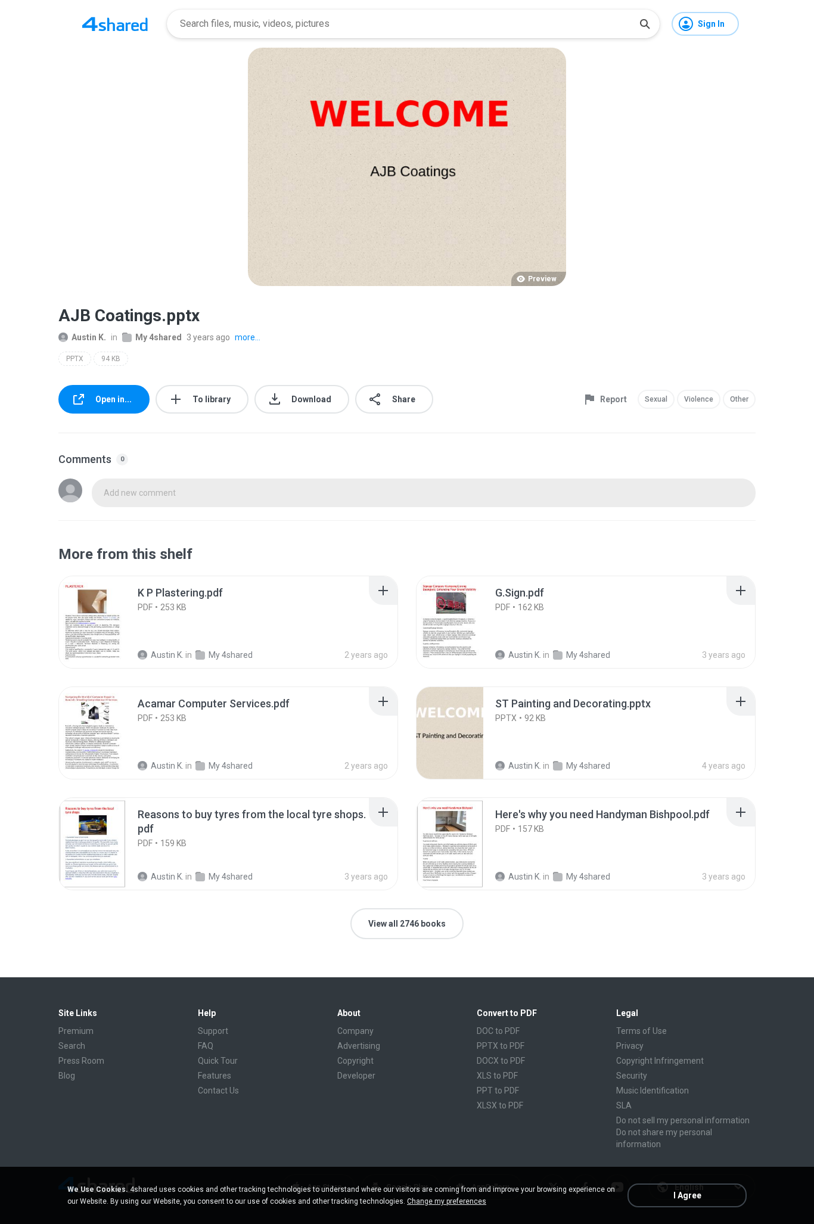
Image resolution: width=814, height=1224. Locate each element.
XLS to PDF (497, 1075)
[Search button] (644, 24)
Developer (356, 1075)
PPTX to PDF (500, 1046)
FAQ (205, 1046)
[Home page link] (115, 24)
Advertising (358, 1046)
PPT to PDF (498, 1090)
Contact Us (218, 1090)
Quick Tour (218, 1060)
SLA (624, 1105)
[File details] (105, 622)
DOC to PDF (498, 1031)
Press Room (81, 1060)
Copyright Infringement (660, 1060)
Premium (76, 1031)
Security (631, 1075)
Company (355, 1031)
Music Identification (652, 1090)
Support (213, 1031)
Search (71, 1046)
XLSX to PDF (500, 1105)
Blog (66, 1075)
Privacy (630, 1046)
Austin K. (89, 337)
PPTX (74, 359)
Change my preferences (446, 1201)
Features (214, 1075)
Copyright (355, 1060)
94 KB (110, 359)
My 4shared (158, 337)
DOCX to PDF (501, 1060)
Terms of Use (641, 1031)
